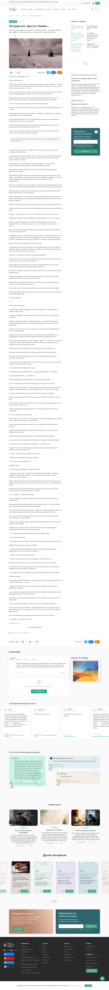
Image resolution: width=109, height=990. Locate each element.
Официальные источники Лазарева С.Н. (30, 961)
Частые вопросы (90, 946)
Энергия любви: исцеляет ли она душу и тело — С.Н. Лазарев (93, 45)
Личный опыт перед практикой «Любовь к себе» (92, 27)
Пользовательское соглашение (29, 967)
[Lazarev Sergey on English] (93, 3)
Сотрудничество (25, 952)
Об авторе (23, 9)
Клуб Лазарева (21, 2)
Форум (75, 9)
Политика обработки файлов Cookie (30, 972)
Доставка (45, 962)
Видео (44, 946)
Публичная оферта (26, 970)
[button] (10, 723)
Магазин (49, 9)
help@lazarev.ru (90, 966)
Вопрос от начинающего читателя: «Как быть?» (26, 783)
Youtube (9, 958)
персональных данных (75, 985)
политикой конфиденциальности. (83, 148)
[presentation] (10, 877)
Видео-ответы (17, 875)
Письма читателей (69, 957)
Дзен (8, 966)
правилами (88, 929)
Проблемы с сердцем (58, 766)
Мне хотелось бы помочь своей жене (70, 781)
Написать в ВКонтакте (92, 963)
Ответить (63, 672)
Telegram (9, 962)
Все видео (54, 901)
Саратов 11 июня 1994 (64, 877)
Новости (31, 9)
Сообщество (67, 960)
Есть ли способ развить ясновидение (23, 831)
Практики (56, 9)
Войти (97, 3)
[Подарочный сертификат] (92, 9)
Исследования (40, 9)
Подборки (45, 954)
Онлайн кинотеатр (37, 2)
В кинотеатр (24, 891)
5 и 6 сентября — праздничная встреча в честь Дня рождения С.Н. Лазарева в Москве (93, 37)
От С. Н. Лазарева (69, 949)
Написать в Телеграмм (92, 957)
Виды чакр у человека (54, 830)
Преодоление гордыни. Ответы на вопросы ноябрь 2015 (21, 879)
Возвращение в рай (86, 877)
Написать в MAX (90, 960)
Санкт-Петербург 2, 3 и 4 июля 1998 (42, 878)
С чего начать (86, 3)
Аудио (44, 952)
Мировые (55, 827)
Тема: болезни (46, 957)
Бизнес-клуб (53, 2)
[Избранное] (18, 891)
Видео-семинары (40, 875)
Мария (18, 659)
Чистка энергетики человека (86, 830)
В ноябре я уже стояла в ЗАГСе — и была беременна (14, 736)
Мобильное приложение (27, 957)
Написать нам (92, 970)
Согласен (89, 985)
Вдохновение (67, 954)
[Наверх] (106, 973)
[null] (48, 72)
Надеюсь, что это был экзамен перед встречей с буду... (45, 736)
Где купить (89, 949)
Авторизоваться (39, 691)
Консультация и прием (27, 949)
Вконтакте (9, 954)
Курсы (63, 9)
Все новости (67, 946)
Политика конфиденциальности (29, 964)
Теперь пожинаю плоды (69, 736)
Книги (69, 9)
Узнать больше (17, 929)
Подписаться (86, 151)
